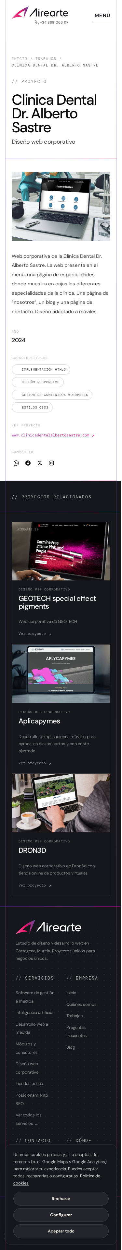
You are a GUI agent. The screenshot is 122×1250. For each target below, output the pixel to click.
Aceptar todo (61, 1231)
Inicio (20, 58)
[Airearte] (40, 12)
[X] (39, 463)
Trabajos (46, 58)
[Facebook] (28, 463)
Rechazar (61, 1198)
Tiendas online (29, 1083)
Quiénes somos (81, 1004)
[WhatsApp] (16, 463)
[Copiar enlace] (51, 463)
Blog (70, 1047)
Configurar (61, 1215)
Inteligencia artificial (34, 1012)
